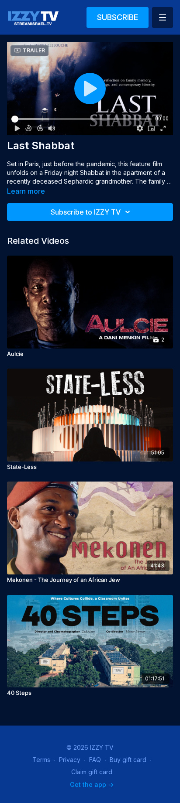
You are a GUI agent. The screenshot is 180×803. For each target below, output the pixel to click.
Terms (41, 759)
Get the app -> (92, 784)
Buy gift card (128, 759)
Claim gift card (91, 772)
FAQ (95, 759)
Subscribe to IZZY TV (86, 212)
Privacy (69, 759)
